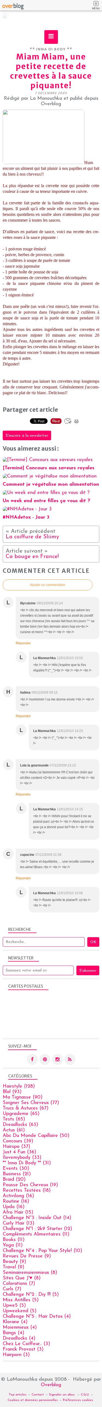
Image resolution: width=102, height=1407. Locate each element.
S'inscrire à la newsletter (27, 436)
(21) (17, 1174)
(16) (18, 1196)
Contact (38, 1394)
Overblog (51, 1385)
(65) (21, 1113)
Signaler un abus (62, 1394)
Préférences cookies (78, 1400)
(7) (19, 1283)
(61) (14, 1130)
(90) (22, 1097)
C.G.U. (85, 1394)
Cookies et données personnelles (33, 1400)
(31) (27, 1163)
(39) (18, 1141)
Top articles (17, 1394)
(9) (27, 1256)
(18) (27, 1190)
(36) (19, 1152)
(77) (31, 1102)
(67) (25, 1108)
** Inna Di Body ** (51, 49)
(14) (37, 1218)
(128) (19, 1086)
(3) (26, 1344)
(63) (20, 1124)
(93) (12, 1091)
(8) (30, 1272)
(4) (37, 1316)
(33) (22, 1157)
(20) (14, 1179)
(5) (31, 1294)
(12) (37, 1228)
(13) (18, 1223)
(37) (16, 1146)
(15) (18, 1212)
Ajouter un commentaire (47, 585)
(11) (36, 1234)
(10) (42, 1250)
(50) (36, 1135)
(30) (16, 1168)
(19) (30, 1185)
